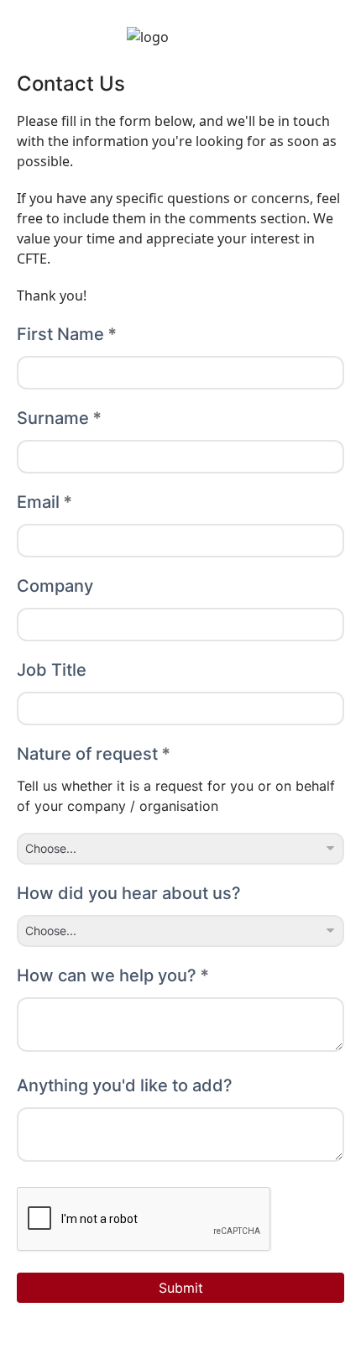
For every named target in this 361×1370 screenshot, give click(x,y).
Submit (181, 1287)
